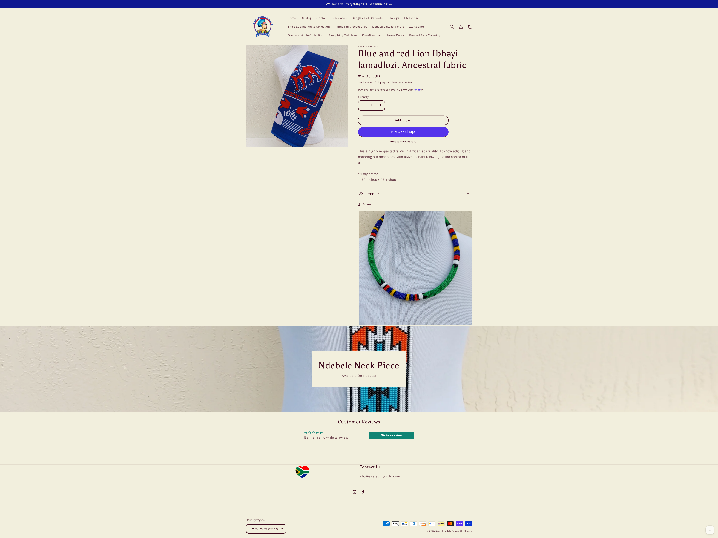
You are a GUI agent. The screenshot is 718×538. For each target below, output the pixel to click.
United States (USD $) (264, 528)
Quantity (363, 97)
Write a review (391, 435)
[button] (451, 26)
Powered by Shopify (462, 531)
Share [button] (367, 204)
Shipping (380, 82)
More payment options (403, 141)
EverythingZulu (443, 531)
